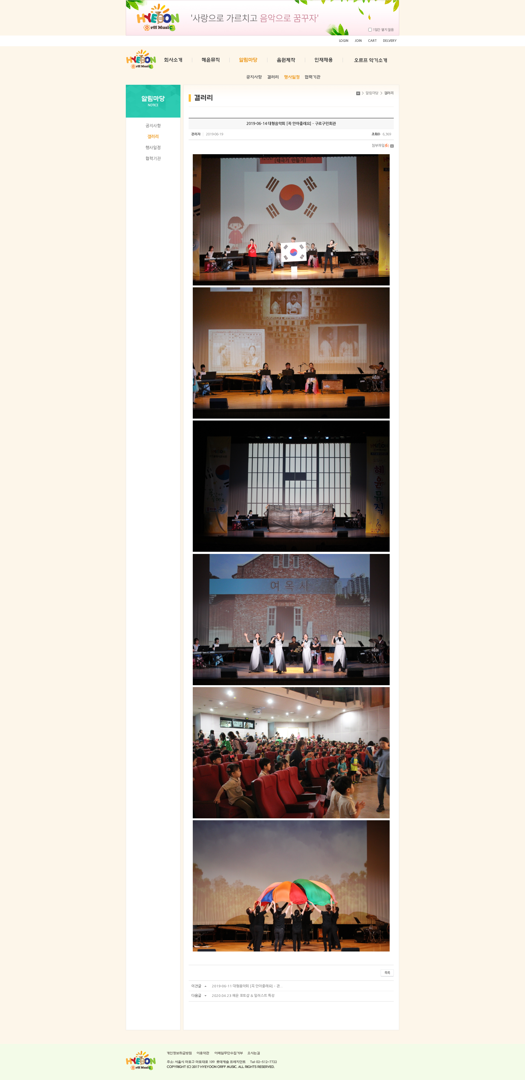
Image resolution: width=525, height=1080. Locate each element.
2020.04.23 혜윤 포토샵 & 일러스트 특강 (243, 995)
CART (372, 40)
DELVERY (389, 40)
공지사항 (153, 126)
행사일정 (153, 147)
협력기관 (153, 158)
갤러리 (153, 137)
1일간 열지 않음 (383, 29)
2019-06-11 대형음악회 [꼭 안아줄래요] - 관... (247, 986)
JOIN (358, 40)
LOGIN (343, 40)
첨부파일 (380, 145)
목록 (387, 972)
